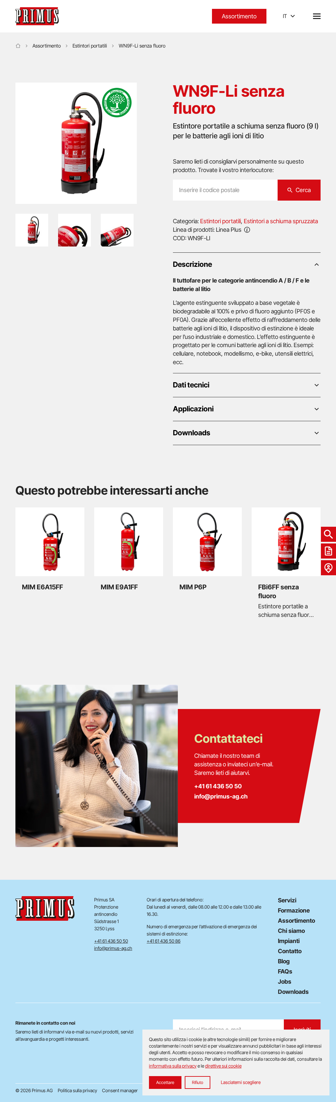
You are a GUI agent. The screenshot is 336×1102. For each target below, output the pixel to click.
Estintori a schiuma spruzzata (281, 221)
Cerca (303, 190)
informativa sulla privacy (173, 1066)
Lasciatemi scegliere (241, 1082)
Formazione (294, 910)
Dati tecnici (191, 385)
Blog (284, 961)
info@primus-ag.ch (221, 796)
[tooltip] (247, 229)
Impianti (289, 940)
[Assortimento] (328, 534)
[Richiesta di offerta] (328, 551)
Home (18, 46)
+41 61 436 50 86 (163, 941)
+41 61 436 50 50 (218, 786)
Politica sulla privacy (77, 1090)
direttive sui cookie (223, 1066)
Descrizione (192, 264)
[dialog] (235, 1062)
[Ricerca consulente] (328, 567)
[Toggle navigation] (317, 16)
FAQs (285, 971)
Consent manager (120, 1090)
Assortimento (239, 16)
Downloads (191, 432)
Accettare (165, 1082)
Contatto (290, 951)
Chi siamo (291, 930)
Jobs (284, 981)
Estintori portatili (90, 46)
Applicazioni (193, 408)
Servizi (287, 900)
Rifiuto (197, 1082)
